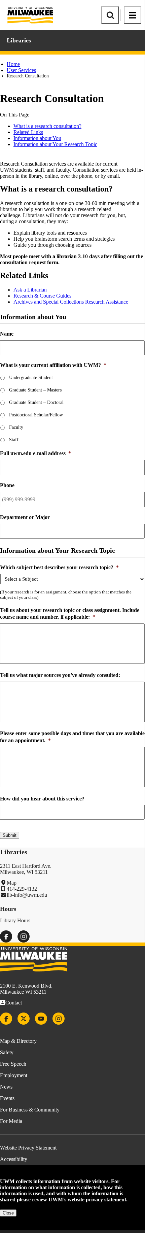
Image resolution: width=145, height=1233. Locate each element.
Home (13, 64)
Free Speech (13, 1064)
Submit (9, 835)
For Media (11, 1121)
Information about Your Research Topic (55, 144)
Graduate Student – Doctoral (36, 402)
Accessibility (13, 1159)
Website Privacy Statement (28, 1148)
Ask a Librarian (30, 290)
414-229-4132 (22, 889)
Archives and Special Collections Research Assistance (70, 302)
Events (7, 1098)
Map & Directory (18, 1041)
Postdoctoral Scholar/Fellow (36, 414)
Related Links (28, 132)
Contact (13, 1002)
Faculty (16, 427)
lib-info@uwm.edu (27, 895)
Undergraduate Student (31, 377)
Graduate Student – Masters (35, 389)
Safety (6, 1052)
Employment (13, 1075)
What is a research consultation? (47, 126)
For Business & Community (30, 1109)
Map (11, 883)
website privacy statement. (98, 1199)
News (6, 1087)
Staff (14, 439)
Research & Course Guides (42, 296)
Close (8, 1212)
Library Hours (15, 920)
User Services (21, 70)
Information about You (37, 138)
